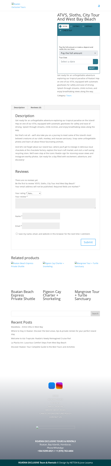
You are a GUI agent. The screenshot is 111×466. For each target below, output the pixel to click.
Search (95, 313)
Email (18, 226)
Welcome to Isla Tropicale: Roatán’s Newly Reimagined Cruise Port (41, 338)
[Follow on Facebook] (51, 385)
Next (92, 68)
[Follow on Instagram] (59, 385)
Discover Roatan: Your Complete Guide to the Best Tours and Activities (43, 347)
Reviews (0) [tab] (36, 107)
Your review (21, 196)
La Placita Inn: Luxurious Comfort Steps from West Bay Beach (38, 342)
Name (18, 216)
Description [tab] (19, 107)
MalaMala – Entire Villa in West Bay (27, 327)
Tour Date (63, 58)
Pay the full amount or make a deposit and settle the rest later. (76, 48)
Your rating (21, 193)
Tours (68, 95)
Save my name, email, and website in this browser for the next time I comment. (54, 234)
